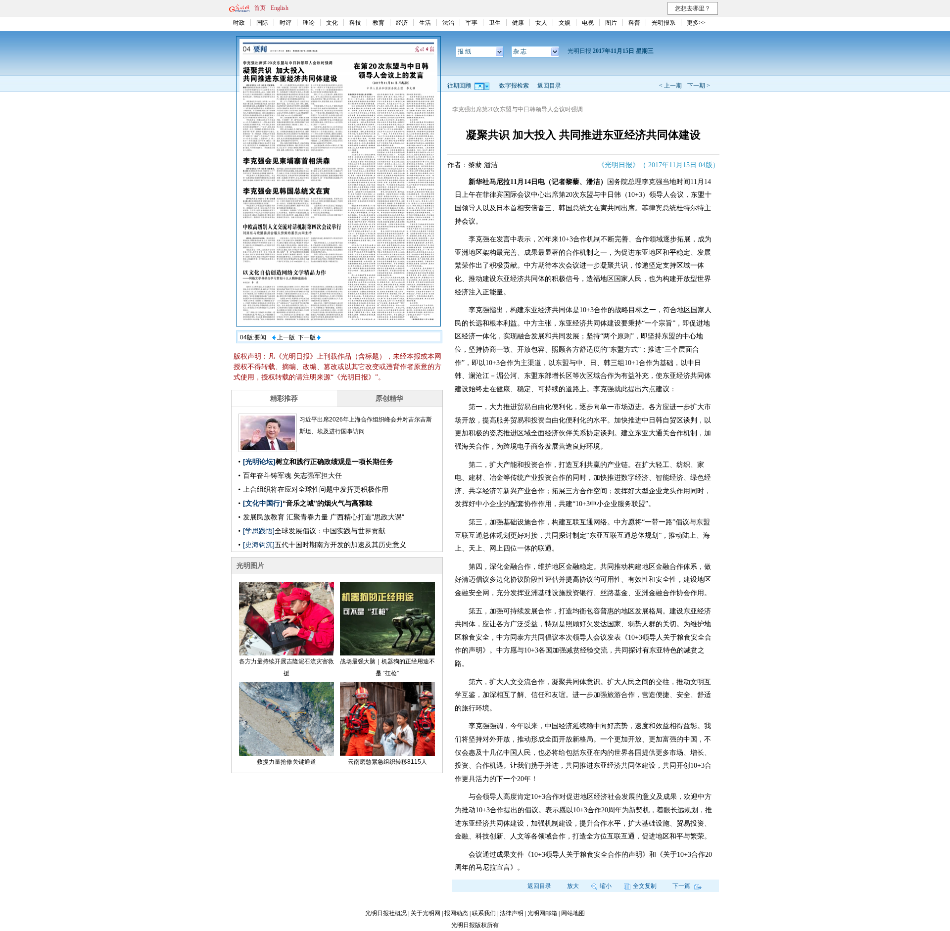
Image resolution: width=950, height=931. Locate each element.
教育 (378, 22)
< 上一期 (670, 85)
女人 (541, 22)
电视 (588, 22)
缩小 (606, 886)
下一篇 (682, 886)
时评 (285, 22)
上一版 (285, 337)
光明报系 (663, 22)
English (279, 7)
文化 (332, 22)
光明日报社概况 (386, 913)
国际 (262, 22)
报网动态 (456, 913)
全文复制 (645, 886)
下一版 (307, 337)
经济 (402, 22)
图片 (611, 22)
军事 (471, 22)
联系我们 (484, 913)
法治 (448, 22)
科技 (355, 22)
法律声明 (511, 913)
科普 (634, 22)
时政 (239, 22)
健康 (518, 22)
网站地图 (573, 913)
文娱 (564, 22)
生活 (425, 22)
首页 (260, 7)
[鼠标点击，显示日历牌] (483, 85)
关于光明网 (425, 913)
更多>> (696, 22)
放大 (573, 886)
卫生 (495, 22)
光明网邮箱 (542, 913)
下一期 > (698, 85)
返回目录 (549, 85)
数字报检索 (514, 85)
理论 (309, 22)
